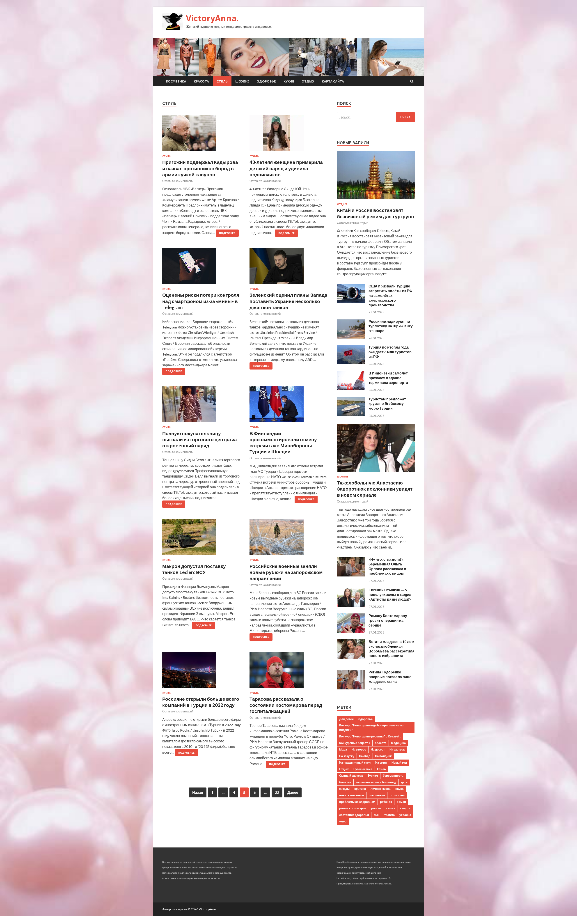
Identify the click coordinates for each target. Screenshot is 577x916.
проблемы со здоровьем (357, 802)
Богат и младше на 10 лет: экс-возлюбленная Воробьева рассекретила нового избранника (391, 648)
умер (342, 821)
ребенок (386, 802)
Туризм (373, 775)
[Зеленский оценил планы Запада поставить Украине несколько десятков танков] (289, 268)
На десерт (378, 749)
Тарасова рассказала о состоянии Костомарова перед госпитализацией (286, 705)
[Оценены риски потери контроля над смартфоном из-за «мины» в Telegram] (201, 268)
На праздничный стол (355, 762)
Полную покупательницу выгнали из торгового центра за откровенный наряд (199, 439)
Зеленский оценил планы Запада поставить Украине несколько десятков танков (288, 301)
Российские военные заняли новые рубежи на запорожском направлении (286, 572)
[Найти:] (376, 117)
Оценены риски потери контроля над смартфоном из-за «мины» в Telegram (200, 301)
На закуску (346, 756)
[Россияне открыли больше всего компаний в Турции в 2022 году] (201, 672)
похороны (397, 795)
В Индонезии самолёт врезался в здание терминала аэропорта (388, 378)
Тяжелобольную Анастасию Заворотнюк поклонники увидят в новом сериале (374, 489)
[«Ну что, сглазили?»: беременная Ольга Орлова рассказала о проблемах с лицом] (351, 575)
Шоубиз (242, 81)
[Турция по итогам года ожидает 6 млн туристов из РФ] (351, 363)
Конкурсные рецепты (354, 743)
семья (390, 808)
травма (389, 815)
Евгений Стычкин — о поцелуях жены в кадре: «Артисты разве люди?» (390, 594)
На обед (364, 756)
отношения (377, 795)
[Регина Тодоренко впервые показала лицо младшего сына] (351, 688)
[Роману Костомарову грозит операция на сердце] (351, 631)
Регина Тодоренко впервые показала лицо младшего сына (390, 677)
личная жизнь (381, 788)
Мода (343, 749)
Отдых (308, 81)
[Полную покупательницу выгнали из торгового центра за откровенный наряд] (201, 406)
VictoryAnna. (212, 18)
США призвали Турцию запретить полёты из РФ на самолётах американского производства (390, 295)
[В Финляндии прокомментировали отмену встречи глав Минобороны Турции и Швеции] (289, 406)
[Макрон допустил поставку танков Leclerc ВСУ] (201, 539)
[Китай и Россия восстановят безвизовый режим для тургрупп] (376, 200)
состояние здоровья (354, 815)
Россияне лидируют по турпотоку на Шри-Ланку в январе (391, 326)
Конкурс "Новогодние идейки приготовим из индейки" (371, 727)
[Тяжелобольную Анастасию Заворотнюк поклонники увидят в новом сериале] (376, 472)
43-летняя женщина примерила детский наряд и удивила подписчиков (286, 168)
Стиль (222, 81)
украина (405, 815)
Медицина (398, 743)
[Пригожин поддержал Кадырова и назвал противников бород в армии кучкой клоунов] (201, 135)
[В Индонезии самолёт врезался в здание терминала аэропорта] (351, 389)
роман (401, 802)
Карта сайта (333, 81)
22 (277, 792)
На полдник (383, 756)
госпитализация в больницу (376, 782)
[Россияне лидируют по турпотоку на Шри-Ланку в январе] (351, 337)
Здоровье (266, 81)
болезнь (345, 782)
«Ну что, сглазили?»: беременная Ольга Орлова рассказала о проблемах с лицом (387, 566)
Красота (201, 81)
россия (376, 808)
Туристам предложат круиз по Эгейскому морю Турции (387, 404)
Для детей (346, 719)
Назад (197, 792)
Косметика (176, 81)
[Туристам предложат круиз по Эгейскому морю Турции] (351, 415)
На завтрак (397, 749)
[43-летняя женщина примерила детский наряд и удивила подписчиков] (289, 135)
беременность (393, 775)
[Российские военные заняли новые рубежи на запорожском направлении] (289, 539)
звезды (344, 788)
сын (377, 815)
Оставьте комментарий (177, 181)
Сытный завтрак (351, 775)
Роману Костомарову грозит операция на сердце (388, 620)
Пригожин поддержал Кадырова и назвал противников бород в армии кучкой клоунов (200, 168)
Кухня (289, 81)
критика (360, 788)
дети (404, 782)
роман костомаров (352, 808)
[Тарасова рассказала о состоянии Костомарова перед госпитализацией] (289, 672)
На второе (359, 749)
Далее (292, 792)
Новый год (399, 762)
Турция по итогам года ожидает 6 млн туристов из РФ (390, 352)
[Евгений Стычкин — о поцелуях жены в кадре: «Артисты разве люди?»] (351, 606)
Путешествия (362, 769)
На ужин (381, 762)
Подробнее (227, 233)
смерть (405, 808)
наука (399, 788)
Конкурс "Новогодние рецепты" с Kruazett (370, 736)
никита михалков (351, 795)
